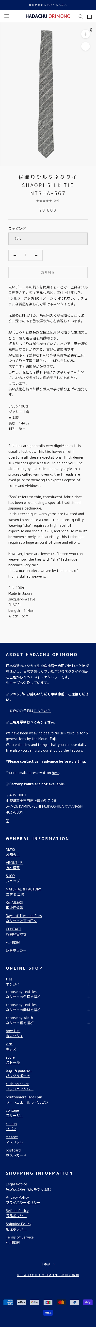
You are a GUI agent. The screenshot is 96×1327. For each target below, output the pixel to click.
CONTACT (16, 931)
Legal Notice (28, 1187)
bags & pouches (19, 1073)
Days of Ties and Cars (24, 918)
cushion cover (19, 1086)
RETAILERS (14, 905)
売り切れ (48, 272)
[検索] (81, 16)
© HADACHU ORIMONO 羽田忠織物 (48, 1275)
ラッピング (17, 228)
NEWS (13, 852)
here (55, 772)
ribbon (11, 1126)
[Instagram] (7, 820)
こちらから (42, 710)
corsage (14, 1113)
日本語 (45, 1264)
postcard (16, 1153)
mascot (14, 1139)
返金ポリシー (16, 950)
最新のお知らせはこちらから (48, 4)
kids (11, 1046)
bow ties (14, 1033)
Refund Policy (17, 1213)
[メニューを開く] (6, 16)
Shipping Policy (18, 1226)
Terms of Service (20, 1240)
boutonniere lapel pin (27, 1100)
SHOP (13, 878)
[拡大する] (85, 33)
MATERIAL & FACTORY (23, 892)
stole (13, 1060)
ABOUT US (14, 865)
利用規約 (13, 942)
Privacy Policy (23, 1200)
